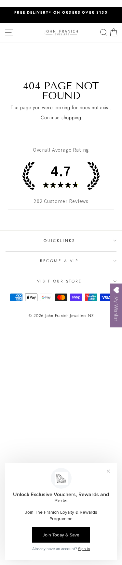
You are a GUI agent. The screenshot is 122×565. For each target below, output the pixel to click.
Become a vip (59, 260)
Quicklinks (59, 240)
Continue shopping (61, 117)
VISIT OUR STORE (59, 281)
